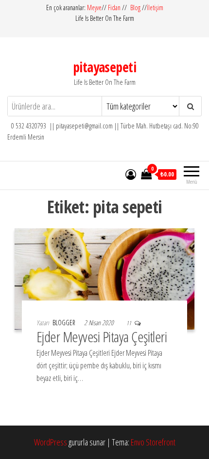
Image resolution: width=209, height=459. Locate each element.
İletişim (155, 7)
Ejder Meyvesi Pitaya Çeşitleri (101, 337)
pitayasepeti (104, 67)
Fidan (114, 7)
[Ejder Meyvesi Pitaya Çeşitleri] (104, 278)
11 (129, 323)
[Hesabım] (130, 174)
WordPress (50, 442)
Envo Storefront (153, 442)
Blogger (64, 322)
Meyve (94, 7)
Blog (135, 7)
